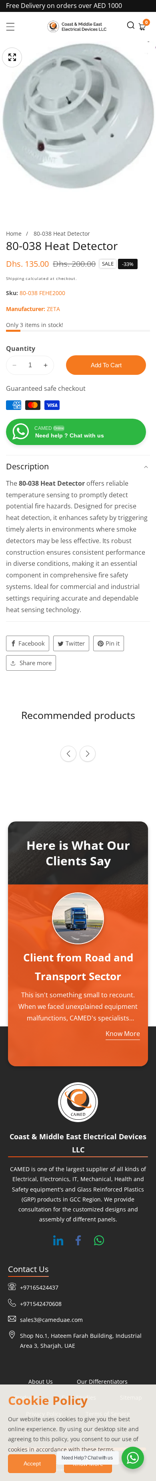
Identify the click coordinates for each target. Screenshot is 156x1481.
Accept (32, 1463)
